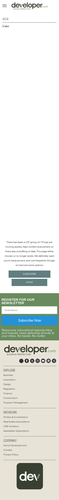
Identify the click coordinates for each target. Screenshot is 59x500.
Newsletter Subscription (16, 431)
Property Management (15, 403)
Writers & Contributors (15, 417)
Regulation (9, 389)
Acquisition (9, 380)
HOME (29, 282)
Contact (7, 450)
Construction (10, 398)
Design (7, 384)
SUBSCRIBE (29, 274)
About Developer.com (15, 445)
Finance (7, 394)
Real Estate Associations (16, 422)
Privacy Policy (10, 455)
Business (8, 375)
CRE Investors (11, 426)
